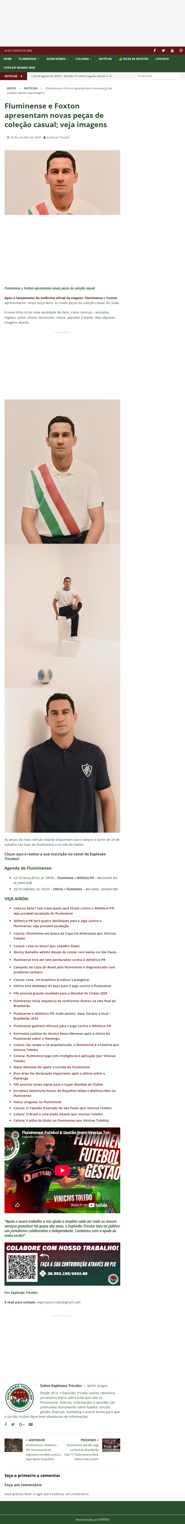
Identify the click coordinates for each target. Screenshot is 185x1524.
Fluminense (28, 59)
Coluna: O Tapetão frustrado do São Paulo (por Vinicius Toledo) (62, 1108)
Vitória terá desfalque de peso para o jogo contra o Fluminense (62, 986)
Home (7, 59)
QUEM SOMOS (56, 59)
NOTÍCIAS (105, 59)
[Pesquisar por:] (157, 76)
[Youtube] (172, 50)
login (39, 1494)
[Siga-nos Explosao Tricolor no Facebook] (6, 1424)
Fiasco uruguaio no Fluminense (37, 1102)
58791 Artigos (97, 1386)
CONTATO (162, 59)
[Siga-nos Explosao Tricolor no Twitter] (11, 1424)
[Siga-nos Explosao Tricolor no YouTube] (29, 1424)
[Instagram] (181, 50)
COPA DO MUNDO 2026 (19, 68)
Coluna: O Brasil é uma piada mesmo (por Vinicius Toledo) (58, 1114)
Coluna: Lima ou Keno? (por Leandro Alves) (46, 946)
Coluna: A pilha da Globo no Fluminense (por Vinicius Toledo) (61, 1120)
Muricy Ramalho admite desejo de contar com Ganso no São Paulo (65, 952)
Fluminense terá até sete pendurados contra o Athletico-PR (59, 960)
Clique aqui (14, 854)
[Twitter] (163, 50)
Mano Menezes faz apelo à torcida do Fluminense (52, 1067)
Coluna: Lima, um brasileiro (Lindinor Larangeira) (51, 980)
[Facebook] (155, 50)
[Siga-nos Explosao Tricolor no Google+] (20, 1424)
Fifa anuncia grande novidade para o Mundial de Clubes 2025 (60, 993)
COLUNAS (82, 59)
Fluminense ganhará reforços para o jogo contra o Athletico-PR (62, 1026)
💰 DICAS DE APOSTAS (133, 59)
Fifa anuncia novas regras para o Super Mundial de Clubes (58, 1084)
